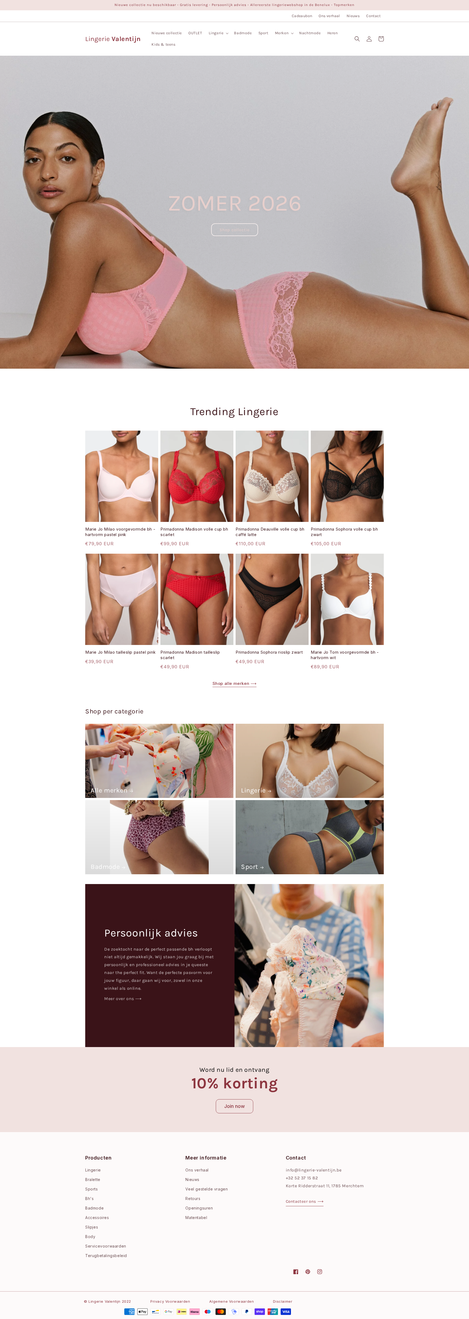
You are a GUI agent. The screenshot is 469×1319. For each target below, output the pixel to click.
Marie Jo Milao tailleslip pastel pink (120, 652)
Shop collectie (235, 229)
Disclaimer (282, 1301)
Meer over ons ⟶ (123, 998)
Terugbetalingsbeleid (106, 1255)
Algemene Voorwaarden (231, 1301)
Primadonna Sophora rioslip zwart (269, 652)
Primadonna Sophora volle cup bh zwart (344, 532)
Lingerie (253, 790)
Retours (192, 1198)
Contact (373, 16)
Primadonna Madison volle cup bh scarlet (194, 532)
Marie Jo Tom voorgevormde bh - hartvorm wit (345, 655)
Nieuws (353, 16)
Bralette (92, 1179)
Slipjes (91, 1227)
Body (90, 1236)
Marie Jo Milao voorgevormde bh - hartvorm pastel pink (120, 532)
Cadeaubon (302, 16)
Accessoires (97, 1217)
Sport (249, 866)
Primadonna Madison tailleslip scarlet (190, 655)
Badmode (105, 866)
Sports (91, 1189)
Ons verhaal (329, 16)
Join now (234, 1106)
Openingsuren (199, 1208)
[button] (218, 33)
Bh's (89, 1198)
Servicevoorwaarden (105, 1246)
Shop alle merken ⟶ (235, 683)
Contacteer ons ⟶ (305, 1201)
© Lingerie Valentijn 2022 (107, 1301)
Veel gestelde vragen (206, 1189)
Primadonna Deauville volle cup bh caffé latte (270, 532)
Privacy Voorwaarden (170, 1301)
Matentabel (196, 1217)
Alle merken (109, 790)
